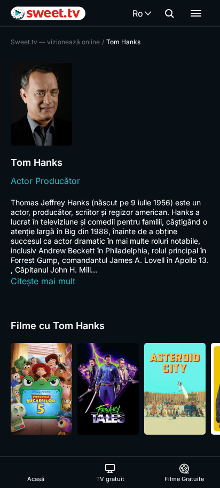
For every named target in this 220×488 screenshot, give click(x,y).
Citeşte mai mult (43, 281)
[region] (110, 389)
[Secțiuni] (196, 13)
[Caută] (169, 13)
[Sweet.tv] (48, 13)
